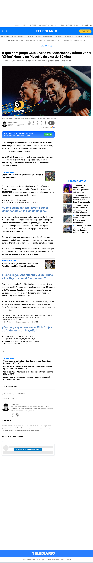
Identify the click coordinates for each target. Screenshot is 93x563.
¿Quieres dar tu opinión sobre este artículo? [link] (28, 449)
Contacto (69, 559)
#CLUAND (22, 200)
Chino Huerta (8, 393)
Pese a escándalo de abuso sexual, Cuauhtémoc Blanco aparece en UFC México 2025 (27, 367)
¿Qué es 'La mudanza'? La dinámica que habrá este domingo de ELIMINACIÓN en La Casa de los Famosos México (81, 191)
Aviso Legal (40, 559)
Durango (84, 25)
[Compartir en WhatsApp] (29, 123)
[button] (47, 127)
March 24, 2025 (32, 322)
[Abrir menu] (2, 31)
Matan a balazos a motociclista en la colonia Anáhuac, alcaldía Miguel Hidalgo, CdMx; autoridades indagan (81, 211)
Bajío (76, 25)
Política (87, 36)
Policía (38, 36)
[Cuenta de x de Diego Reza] (12, 415)
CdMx (24, 25)
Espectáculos (47, 36)
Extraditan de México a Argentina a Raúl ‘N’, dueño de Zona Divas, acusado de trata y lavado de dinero (81, 201)
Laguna (53, 25)
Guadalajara (44, 25)
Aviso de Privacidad (29, 559)
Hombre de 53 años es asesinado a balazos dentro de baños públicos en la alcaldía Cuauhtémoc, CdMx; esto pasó (82, 231)
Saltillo (69, 25)
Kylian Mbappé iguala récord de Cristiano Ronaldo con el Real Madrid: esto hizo (20, 264)
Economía (79, 36)
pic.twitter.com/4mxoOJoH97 (12, 320)
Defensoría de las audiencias (55, 559)
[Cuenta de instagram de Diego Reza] (17, 415)
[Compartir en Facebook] (33, 123)
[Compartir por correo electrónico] (45, 123)
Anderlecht (21, 393)
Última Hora (5, 36)
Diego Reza (12, 123)
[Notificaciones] (87, 25)
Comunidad (29, 36)
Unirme (47, 135)
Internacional (69, 36)
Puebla (61, 25)
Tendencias (58, 36)
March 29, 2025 (32, 202)
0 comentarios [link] (6, 442)
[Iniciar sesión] (91, 25)
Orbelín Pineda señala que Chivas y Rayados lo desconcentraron (22, 176)
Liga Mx (20, 36)
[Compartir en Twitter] (37, 123)
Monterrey (33, 25)
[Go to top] (90, 553)
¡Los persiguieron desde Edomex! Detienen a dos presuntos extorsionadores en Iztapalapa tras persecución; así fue (81, 222)
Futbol (14, 36)
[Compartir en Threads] (41, 123)
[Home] (46, 31)
